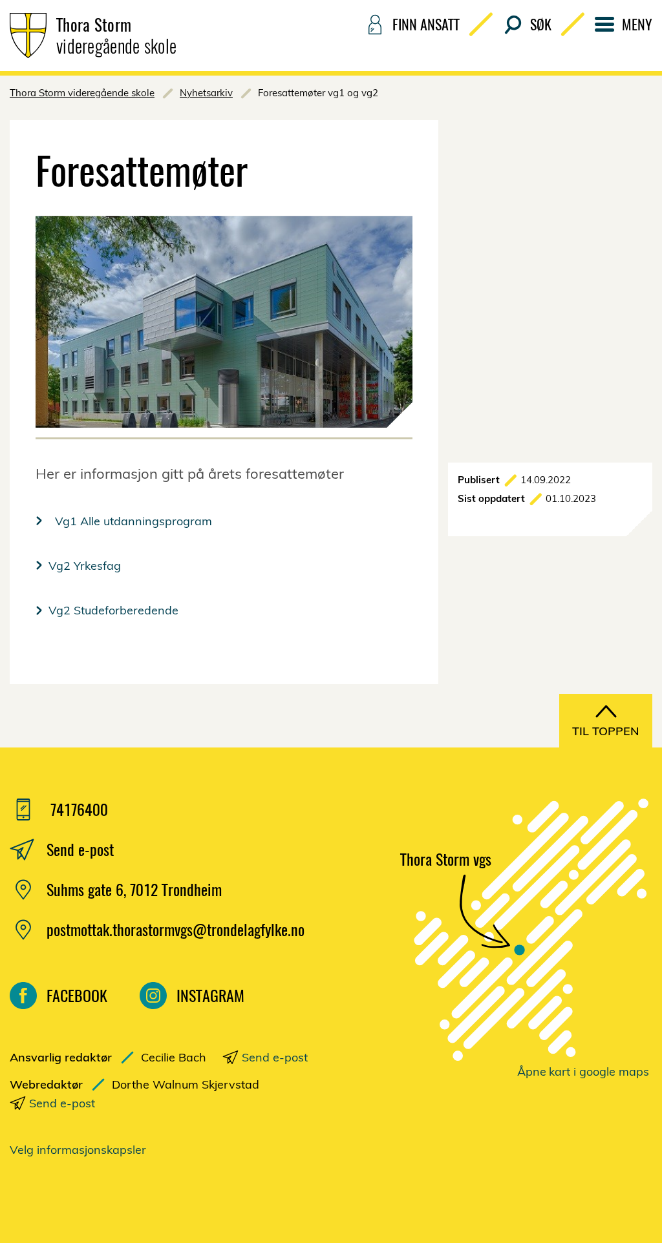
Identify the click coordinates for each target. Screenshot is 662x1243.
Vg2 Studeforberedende (115, 610)
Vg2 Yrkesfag (84, 565)
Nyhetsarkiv (206, 93)
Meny (637, 24)
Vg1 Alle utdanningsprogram (130, 521)
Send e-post (275, 1057)
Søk (540, 24)
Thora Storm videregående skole (82, 93)
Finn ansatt (426, 24)
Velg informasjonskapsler (78, 1149)
